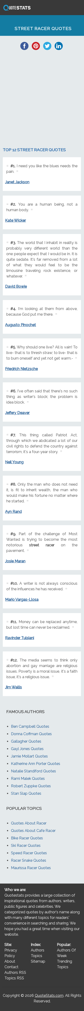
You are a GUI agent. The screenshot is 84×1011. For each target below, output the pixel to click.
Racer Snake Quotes (28, 860)
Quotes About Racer (28, 823)
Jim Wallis (13, 687)
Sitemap (38, 961)
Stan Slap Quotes (26, 793)
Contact (11, 967)
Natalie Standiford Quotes (33, 771)
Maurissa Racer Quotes (31, 868)
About (9, 961)
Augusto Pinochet (20, 325)
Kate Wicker (15, 220)
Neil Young (14, 462)
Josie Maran (15, 561)
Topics (36, 956)
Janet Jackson (17, 182)
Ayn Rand (13, 511)
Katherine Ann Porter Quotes (35, 763)
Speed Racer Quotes (29, 853)
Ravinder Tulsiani (19, 638)
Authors (37, 950)
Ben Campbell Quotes (30, 726)
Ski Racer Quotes (26, 845)
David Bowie (16, 286)
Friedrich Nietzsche (21, 369)
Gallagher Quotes (26, 741)
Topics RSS (14, 978)
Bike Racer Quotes (27, 838)
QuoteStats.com (49, 995)
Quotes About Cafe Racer (33, 830)
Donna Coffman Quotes (31, 734)
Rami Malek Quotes (28, 778)
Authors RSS (15, 972)
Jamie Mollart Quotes (29, 756)
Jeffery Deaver (17, 412)
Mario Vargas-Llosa (21, 599)
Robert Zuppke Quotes (31, 786)
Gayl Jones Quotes (27, 749)
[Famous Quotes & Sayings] (16, 10)
